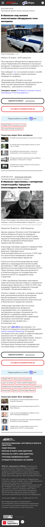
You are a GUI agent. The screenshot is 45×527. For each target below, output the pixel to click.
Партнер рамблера (20, 516)
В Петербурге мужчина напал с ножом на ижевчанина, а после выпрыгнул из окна (23, 152)
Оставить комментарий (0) (22, 109)
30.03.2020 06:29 (7, 9)
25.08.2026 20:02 (7, 177)
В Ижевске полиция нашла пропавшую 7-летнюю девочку (21, 92)
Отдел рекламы (9, 448)
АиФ (17, 54)
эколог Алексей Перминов (12, 331)
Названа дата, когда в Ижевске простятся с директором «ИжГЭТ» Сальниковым (24, 427)
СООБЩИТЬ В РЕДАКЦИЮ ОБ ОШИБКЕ (17, 460)
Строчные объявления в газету (16, 457)
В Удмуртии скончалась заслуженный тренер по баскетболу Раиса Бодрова (26, 420)
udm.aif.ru (15, 327)
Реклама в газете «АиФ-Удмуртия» (17, 451)
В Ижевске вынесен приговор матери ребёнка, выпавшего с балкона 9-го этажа (25, 158)
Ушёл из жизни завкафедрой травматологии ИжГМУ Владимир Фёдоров (24, 413)
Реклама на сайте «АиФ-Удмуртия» (17, 454)
